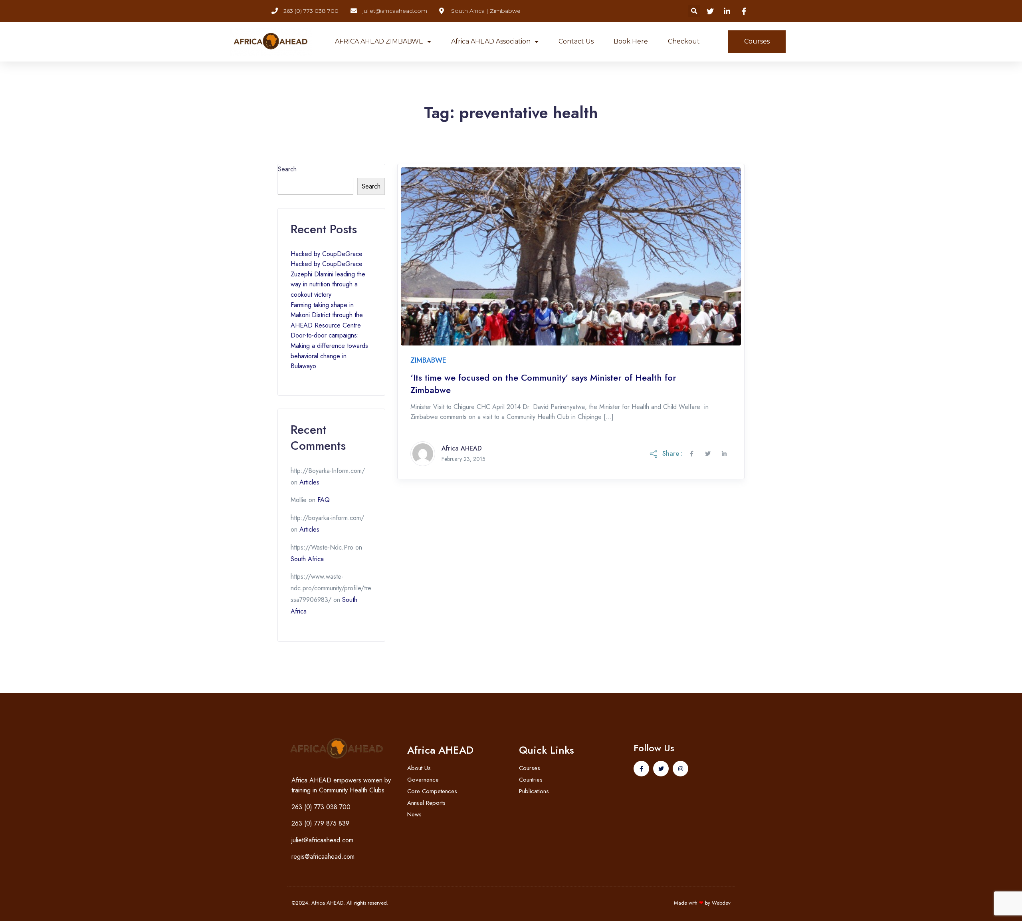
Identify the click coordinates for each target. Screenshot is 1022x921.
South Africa (307, 559)
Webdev (721, 903)
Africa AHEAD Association (491, 41)
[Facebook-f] (641, 768)
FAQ (323, 499)
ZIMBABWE (428, 360)
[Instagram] (680, 768)
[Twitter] (661, 768)
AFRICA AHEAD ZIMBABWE (379, 41)
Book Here (631, 41)
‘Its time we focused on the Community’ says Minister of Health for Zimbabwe (543, 383)
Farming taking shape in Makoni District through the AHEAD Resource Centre (327, 315)
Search (287, 169)
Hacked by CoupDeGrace (326, 253)
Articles (309, 482)
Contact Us (576, 41)
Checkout (684, 41)
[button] (694, 11)
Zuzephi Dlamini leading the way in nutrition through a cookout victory (328, 284)
